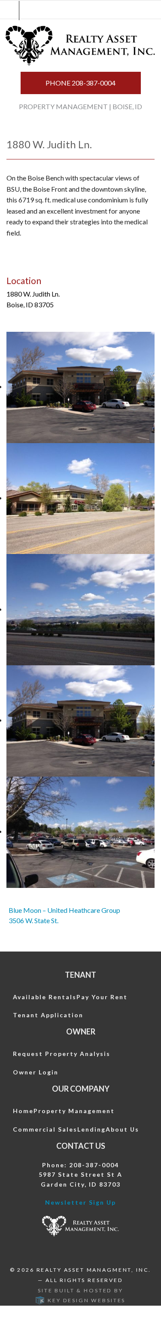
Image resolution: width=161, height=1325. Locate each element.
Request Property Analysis (61, 1053)
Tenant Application (48, 1015)
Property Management (74, 1110)
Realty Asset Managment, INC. (94, 1270)
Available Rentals (44, 997)
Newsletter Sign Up (80, 1202)
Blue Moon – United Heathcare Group (64, 910)
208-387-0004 (80, 83)
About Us (122, 1129)
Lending (91, 1129)
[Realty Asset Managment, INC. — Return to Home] (81, 45)
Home (23, 1110)
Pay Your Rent (102, 997)
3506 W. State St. (33, 920)
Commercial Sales (45, 1129)
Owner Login (35, 1072)
